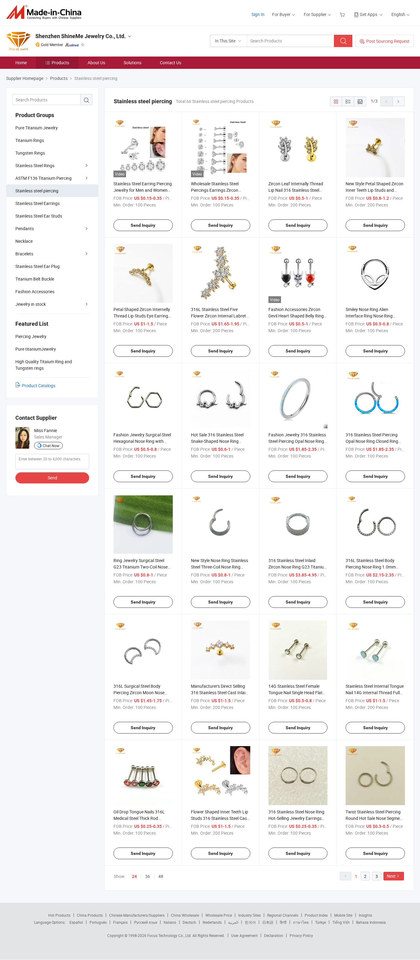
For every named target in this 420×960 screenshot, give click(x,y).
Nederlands (212, 922)
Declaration (273, 935)
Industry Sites (249, 915)
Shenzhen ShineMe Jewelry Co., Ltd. (80, 36)
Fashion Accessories (34, 291)
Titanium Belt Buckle (34, 279)
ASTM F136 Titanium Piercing (43, 178)
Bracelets (24, 254)
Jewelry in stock (30, 304)
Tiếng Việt (341, 922)
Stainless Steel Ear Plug (37, 266)
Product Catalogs (38, 385)
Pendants (24, 228)
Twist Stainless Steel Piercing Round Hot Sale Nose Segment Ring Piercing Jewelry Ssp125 (375, 818)
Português (98, 922)
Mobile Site (343, 915)
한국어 (250, 922)
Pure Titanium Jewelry (36, 128)
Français (120, 922)
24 (134, 876)
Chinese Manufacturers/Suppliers (136, 915)
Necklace (24, 241)
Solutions (132, 62)
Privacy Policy (301, 935)
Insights (365, 915)
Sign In (258, 14)
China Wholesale (185, 915)
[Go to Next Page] (398, 101)
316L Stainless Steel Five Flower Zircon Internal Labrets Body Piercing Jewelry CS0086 (220, 315)
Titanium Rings (29, 140)
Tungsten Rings (30, 153)
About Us (96, 62)
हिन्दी (283, 922)
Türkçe (320, 922)
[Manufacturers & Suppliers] (45, 12)
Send (52, 478)
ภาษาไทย (301, 922)
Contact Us (170, 62)
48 (160, 876)
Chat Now (51, 445)
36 (147, 876)
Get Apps (368, 14)
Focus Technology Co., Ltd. (169, 935)
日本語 (267, 922)
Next (391, 876)
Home (21, 62)
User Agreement (244, 935)
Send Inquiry (143, 225)
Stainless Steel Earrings (37, 203)
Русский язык (145, 922)
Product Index (316, 915)
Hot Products (59, 915)
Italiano (170, 922)
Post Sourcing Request (388, 41)
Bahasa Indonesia (371, 922)
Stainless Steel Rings (34, 165)
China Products (90, 915)
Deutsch (189, 922)
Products (60, 62)
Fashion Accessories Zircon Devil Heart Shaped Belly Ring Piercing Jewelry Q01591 (296, 315)
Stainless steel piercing (36, 191)
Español (76, 922)
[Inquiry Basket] (343, 14)
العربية (233, 922)
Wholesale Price (218, 915)
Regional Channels (282, 915)
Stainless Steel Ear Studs (38, 216)
